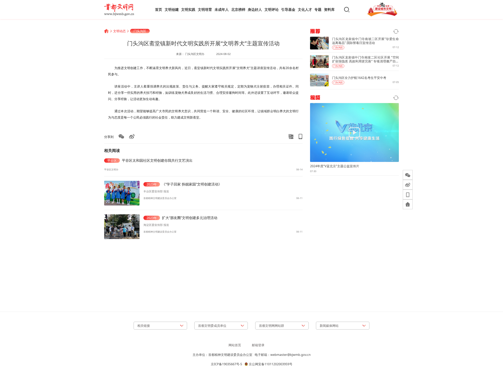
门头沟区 (140, 31)
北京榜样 (238, 9)
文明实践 (188, 9)
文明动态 (119, 31)
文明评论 (271, 9)
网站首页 (235, 345)
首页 (158, 9)
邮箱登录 (258, 345)
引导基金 (288, 9)
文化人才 (305, 9)
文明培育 (205, 9)
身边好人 (255, 9)
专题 (317, 9)
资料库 (329, 9)
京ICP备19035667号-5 (226, 364)
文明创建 (172, 9)
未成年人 (222, 9)
